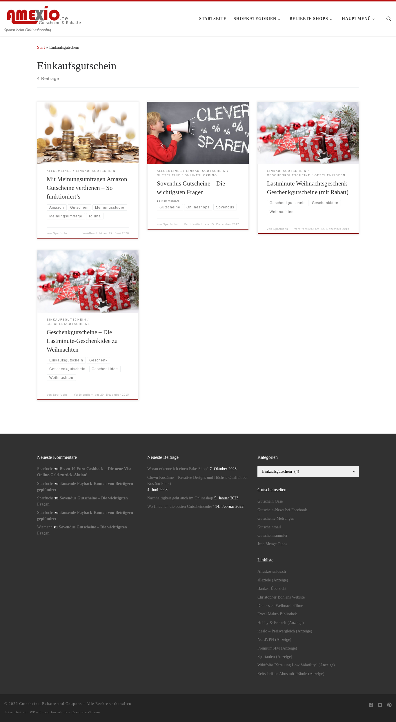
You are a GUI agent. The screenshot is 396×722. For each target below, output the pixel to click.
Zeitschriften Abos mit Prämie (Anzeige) (290, 674)
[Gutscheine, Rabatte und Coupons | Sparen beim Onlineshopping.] (44, 14)
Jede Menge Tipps (272, 544)
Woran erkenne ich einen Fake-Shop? (177, 469)
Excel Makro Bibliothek (277, 614)
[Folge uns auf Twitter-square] (380, 705)
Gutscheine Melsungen (275, 518)
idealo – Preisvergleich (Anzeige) (284, 631)
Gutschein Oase (270, 501)
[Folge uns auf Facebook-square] (371, 705)
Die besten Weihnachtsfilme (280, 605)
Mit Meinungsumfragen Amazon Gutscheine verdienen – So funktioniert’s (87, 188)
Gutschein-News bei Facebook (282, 510)
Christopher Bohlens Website (281, 597)
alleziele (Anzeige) (272, 580)
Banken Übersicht (271, 588)
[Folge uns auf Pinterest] (389, 705)
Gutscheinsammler (272, 535)
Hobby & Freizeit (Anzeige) (280, 623)
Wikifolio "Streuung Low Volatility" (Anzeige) (296, 665)
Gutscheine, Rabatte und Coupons (50, 703)
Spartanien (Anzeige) (274, 656)
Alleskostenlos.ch (271, 571)
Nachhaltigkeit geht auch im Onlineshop (180, 498)
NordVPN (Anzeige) (274, 639)
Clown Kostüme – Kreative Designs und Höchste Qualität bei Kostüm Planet (197, 480)
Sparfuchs (60, 233)
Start (41, 47)
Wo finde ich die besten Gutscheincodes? (180, 506)
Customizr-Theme (86, 712)
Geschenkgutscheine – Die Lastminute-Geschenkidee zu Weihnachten (82, 341)
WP (32, 712)
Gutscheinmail (269, 527)
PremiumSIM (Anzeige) (277, 648)
